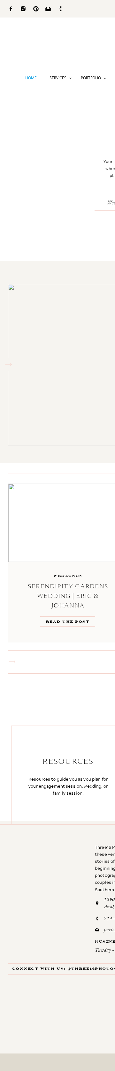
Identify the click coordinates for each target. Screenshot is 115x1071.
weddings (68, 576)
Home (31, 78)
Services (58, 78)
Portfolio (91, 78)
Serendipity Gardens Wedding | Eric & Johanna (68, 595)
